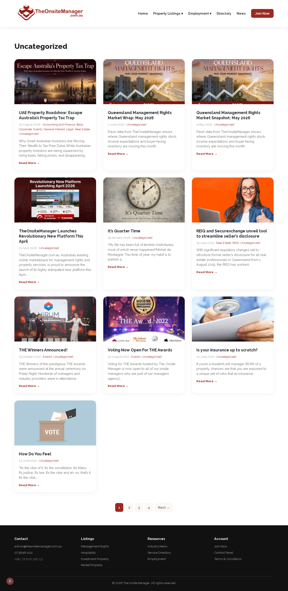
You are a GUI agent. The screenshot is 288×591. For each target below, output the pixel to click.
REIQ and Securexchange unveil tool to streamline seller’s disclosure (231, 233)
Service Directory (159, 552)
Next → (164, 507)
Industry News (157, 546)
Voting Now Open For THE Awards (140, 350)
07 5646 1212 (23, 552)
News (241, 13)
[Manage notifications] (10, 581)
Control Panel (223, 552)
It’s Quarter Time (124, 231)
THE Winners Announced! (43, 350)
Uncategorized (29, 133)
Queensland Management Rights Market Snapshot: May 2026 (228, 115)
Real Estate (82, 129)
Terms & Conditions (227, 559)
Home (143, 13)
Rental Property (91, 565)
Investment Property (95, 559)
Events (37, 129)
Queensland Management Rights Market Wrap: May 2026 (140, 115)
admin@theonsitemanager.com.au (38, 546)
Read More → (29, 163)
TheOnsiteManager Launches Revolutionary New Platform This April (51, 236)
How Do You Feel (35, 454)
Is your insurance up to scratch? (227, 350)
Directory (224, 13)
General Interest (54, 129)
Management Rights (95, 546)
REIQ (235, 243)
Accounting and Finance (59, 124)
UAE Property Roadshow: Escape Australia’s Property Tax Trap (50, 115)
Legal (70, 129)
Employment (157, 559)
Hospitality (88, 552)
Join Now (262, 13)
